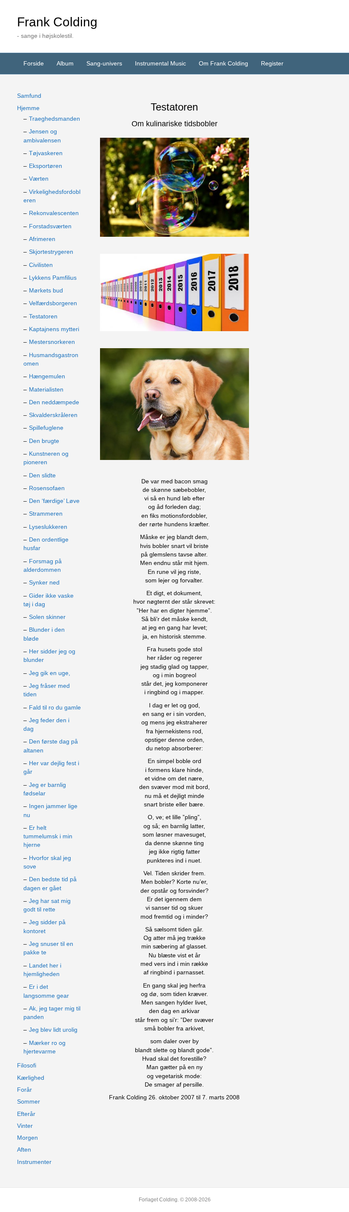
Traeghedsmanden (54, 118)
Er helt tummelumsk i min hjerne (47, 836)
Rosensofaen (47, 488)
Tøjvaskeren (46, 153)
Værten (39, 178)
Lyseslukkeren (48, 526)
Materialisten (46, 389)
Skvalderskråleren (53, 415)
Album (65, 63)
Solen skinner (47, 616)
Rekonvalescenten (54, 213)
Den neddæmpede (54, 402)
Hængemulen (47, 376)
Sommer (28, 1101)
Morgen (27, 1137)
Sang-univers (104, 63)
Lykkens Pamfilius (53, 277)
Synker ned (44, 582)
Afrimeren (42, 239)
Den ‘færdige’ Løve (54, 500)
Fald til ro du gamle (55, 707)
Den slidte (42, 475)
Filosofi (26, 1065)
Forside (33, 63)
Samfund (29, 95)
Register (272, 63)
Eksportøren (45, 165)
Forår (24, 1089)
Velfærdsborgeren (53, 303)
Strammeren (46, 513)
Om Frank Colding (223, 63)
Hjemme (28, 108)
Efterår (26, 1113)
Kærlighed (30, 1077)
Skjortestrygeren (51, 251)
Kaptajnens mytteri (54, 329)
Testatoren (43, 316)
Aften (24, 1149)
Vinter (25, 1125)
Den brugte (44, 440)
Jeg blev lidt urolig (53, 1029)
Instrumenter (34, 1161)
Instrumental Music (160, 63)
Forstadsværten (50, 226)
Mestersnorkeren (52, 341)
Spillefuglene (46, 427)
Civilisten (41, 264)
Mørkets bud (46, 290)
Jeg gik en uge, (49, 673)
